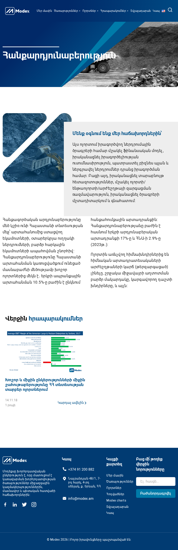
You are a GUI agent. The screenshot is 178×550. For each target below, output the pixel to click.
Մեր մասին (44, 10)
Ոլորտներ (89, 10)
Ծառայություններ (66, 10)
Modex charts (116, 500)
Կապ (156, 10)
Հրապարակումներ (113, 10)
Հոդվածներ (115, 494)
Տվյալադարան (140, 10)
